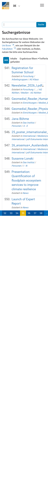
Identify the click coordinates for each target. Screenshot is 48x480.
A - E (25, 126)
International (29, 136)
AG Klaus (34, 79)
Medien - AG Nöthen (31, 92)
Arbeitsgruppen (19, 79)
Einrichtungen (29, 102)
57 (35, 213)
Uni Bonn (6, 45)
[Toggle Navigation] (42, 5)
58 (41, 213)
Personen (16, 126)
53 (11, 213)
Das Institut (28, 122)
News (25, 193)
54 (17, 213)
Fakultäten (7, 48)
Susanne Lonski (22, 158)
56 (29, 213)
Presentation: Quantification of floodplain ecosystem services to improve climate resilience (26, 180)
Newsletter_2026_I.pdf (27, 85)
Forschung (28, 76)
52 (5, 213)
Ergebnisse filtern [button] (28, 58)
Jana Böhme (20, 119)
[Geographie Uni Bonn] (5, 5)
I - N (25, 165)
